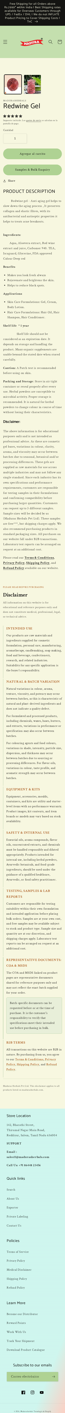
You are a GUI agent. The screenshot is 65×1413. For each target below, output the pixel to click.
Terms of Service (18, 1252)
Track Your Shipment (20, 1341)
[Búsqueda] (50, 41)
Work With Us (16, 1332)
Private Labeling (17, 1217)
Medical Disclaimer (19, 1270)
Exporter (12, 1207)
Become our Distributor (22, 1314)
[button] (5, 41)
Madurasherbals (26, 1411)
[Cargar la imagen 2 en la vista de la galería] (32, 84)
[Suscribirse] (53, 1377)
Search (11, 1190)
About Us (13, 1199)
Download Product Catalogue (26, 1350)
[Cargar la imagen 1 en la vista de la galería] (13, 84)
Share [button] (11, 181)
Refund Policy (13, 568)
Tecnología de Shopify (42, 1411)
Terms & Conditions (39, 558)
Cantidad (8, 130)
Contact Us (14, 1226)
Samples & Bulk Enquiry (32, 170)
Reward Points (16, 1323)
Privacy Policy (14, 563)
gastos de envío (33, 120)
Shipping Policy (38, 563)
